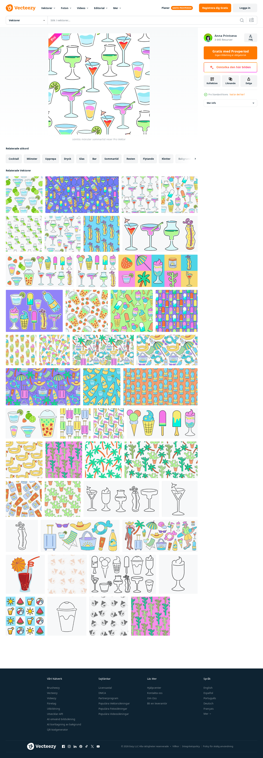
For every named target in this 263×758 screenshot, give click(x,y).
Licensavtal (105, 687)
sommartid (111, 158)
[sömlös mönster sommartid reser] (24, 194)
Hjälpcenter (154, 687)
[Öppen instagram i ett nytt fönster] (69, 746)
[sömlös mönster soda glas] (101, 234)
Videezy (51, 698)
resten (131, 158)
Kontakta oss (154, 693)
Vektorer (46, 8)
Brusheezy (53, 687)
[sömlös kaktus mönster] (150, 616)
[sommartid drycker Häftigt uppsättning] (160, 234)
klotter (166, 158)
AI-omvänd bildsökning (61, 719)
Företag (51, 703)
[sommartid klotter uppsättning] (158, 271)
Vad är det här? (237, 94)
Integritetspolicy (191, 746)
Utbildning (53, 708)
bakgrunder (185, 158)
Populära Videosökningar (114, 714)
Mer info (211, 102)
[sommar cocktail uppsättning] (121, 499)
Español (208, 693)
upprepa (50, 158)
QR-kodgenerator (57, 729)
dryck (67, 158)
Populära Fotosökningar (113, 708)
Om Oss (152, 698)
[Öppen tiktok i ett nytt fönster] (86, 746)
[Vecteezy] (20, 8)
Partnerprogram (108, 698)
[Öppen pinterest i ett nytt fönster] (80, 746)
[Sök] (242, 20)
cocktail (14, 158)
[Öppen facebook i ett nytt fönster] (63, 746)
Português (210, 698)
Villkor (175, 746)
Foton (64, 8)
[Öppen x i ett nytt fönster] (92, 746)
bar (94, 158)
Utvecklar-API (55, 714)
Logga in (245, 8)
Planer (166, 8)
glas (81, 158)
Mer (115, 8)
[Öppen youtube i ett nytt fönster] (98, 746)
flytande (148, 158)
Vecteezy (52, 693)
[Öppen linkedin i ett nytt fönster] (75, 746)
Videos (81, 8)
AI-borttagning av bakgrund (64, 724)
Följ (251, 39)
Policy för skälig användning (218, 746)
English (208, 687)
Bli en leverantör (157, 703)
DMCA (102, 693)
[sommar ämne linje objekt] (180, 499)
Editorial (99, 8)
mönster (32, 158)
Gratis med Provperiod (230, 53)
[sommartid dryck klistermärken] (34, 311)
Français (209, 708)
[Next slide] (192, 158)
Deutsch (208, 703)
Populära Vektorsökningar (114, 703)
